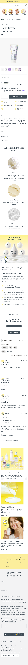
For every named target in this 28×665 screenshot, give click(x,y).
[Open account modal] (21, 5)
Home (2, 19)
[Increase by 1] (7, 96)
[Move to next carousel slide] (26, 478)
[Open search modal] (5, 6)
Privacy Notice (14, 645)
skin (11, 347)
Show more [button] (9, 351)
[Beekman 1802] (14, 573)
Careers (23, 649)
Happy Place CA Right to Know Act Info (10, 649)
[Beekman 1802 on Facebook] (8, 576)
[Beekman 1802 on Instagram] (14, 576)
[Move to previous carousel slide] (2, 478)
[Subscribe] (25, 626)
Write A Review (14, 332)
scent (3, 351)
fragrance (5, 347)
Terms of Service (15, 614)
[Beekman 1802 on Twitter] (11, 576)
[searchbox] (9, 340)
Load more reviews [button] (7, 435)
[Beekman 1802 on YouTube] (20, 576)
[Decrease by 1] (2, 96)
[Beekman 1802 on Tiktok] (17, 576)
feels (15, 347)
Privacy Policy (12, 621)
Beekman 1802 (8, 641)
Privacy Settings (5, 645)
